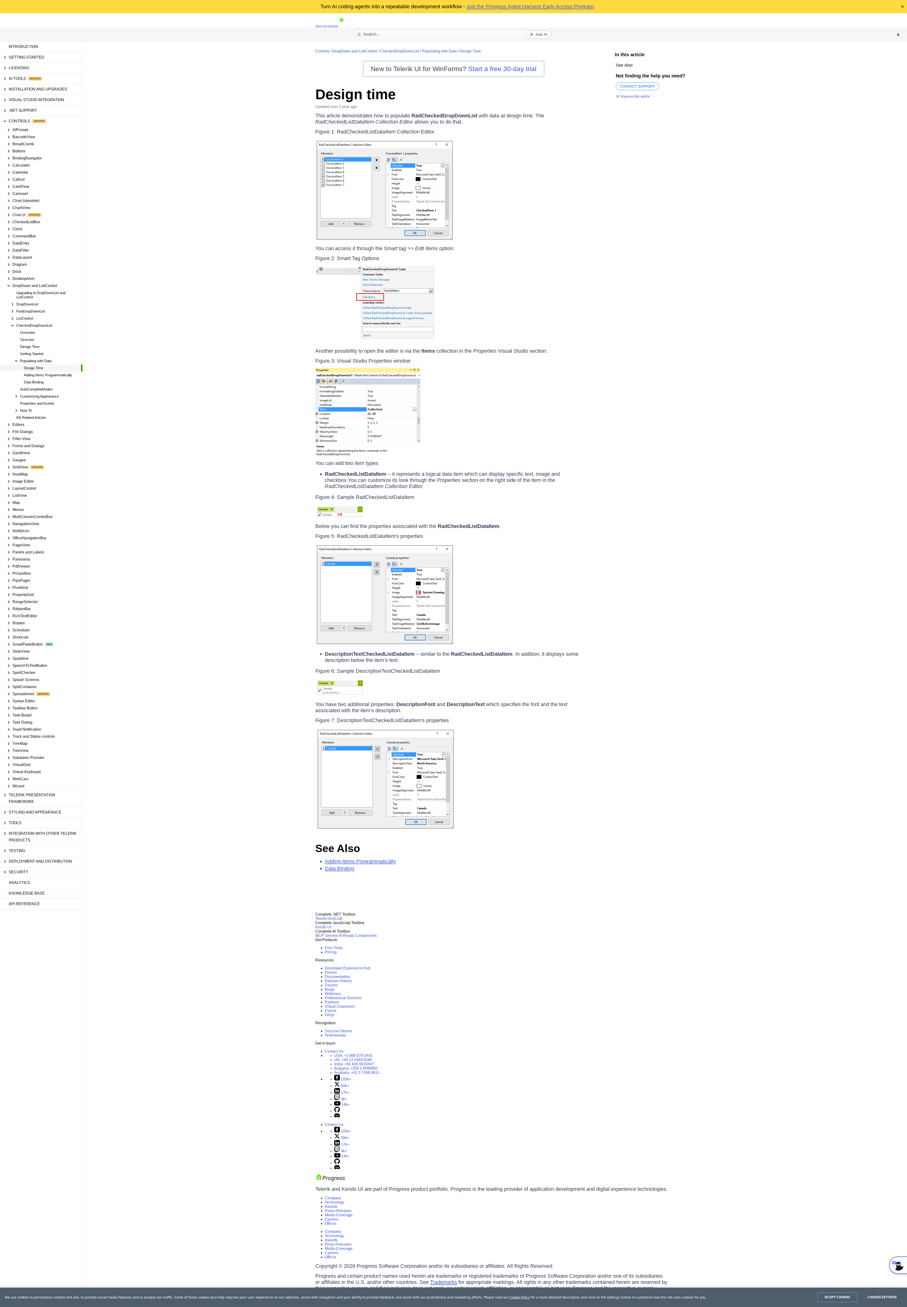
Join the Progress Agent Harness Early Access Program (530, 6)
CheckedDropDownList (399, 51)
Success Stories (338, 1031)
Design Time (29, 347)
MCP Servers (326, 936)
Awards (331, 1206)
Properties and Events (37, 403)
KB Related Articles (31, 418)
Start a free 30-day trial (502, 69)
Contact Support (637, 86)
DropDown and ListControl (354, 51)
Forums (331, 985)
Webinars (333, 994)
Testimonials (335, 1035)
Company (333, 1198)
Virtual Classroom (340, 1006)
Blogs (329, 989)
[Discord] (337, 1116)
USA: (353, 1056)
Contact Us (334, 1051)
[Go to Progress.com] (330, 1180)
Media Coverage (339, 1215)
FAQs (329, 1015)
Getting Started (31, 354)
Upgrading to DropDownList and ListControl (40, 295)
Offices (330, 1223)
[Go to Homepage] (341, 26)
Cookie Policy (519, 1297)
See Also (337, 848)
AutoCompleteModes (36, 389)
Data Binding (33, 382)
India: (354, 1064)
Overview (27, 332)
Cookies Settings (882, 1297)
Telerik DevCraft (328, 919)
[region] (453, 1297)
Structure (27, 340)
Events (330, 1011)
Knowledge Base (27, 893)
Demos (331, 972)
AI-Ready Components (357, 936)
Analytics (19, 883)
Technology (334, 1202)
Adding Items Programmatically (48, 375)
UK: (353, 1060)
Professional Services (343, 998)
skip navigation (326, 26)
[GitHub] (337, 1111)
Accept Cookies (837, 1297)
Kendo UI (323, 927)
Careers (331, 1219)
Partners (332, 1002)
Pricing (331, 952)
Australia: (356, 1073)
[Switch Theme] (898, 34)
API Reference (24, 904)
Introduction (23, 47)
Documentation (337, 977)
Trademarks (443, 1282)
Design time (355, 94)
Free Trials (334, 948)
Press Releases (338, 1211)
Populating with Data (439, 51)
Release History (338, 981)
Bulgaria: (356, 1068)
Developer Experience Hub (347, 968)
